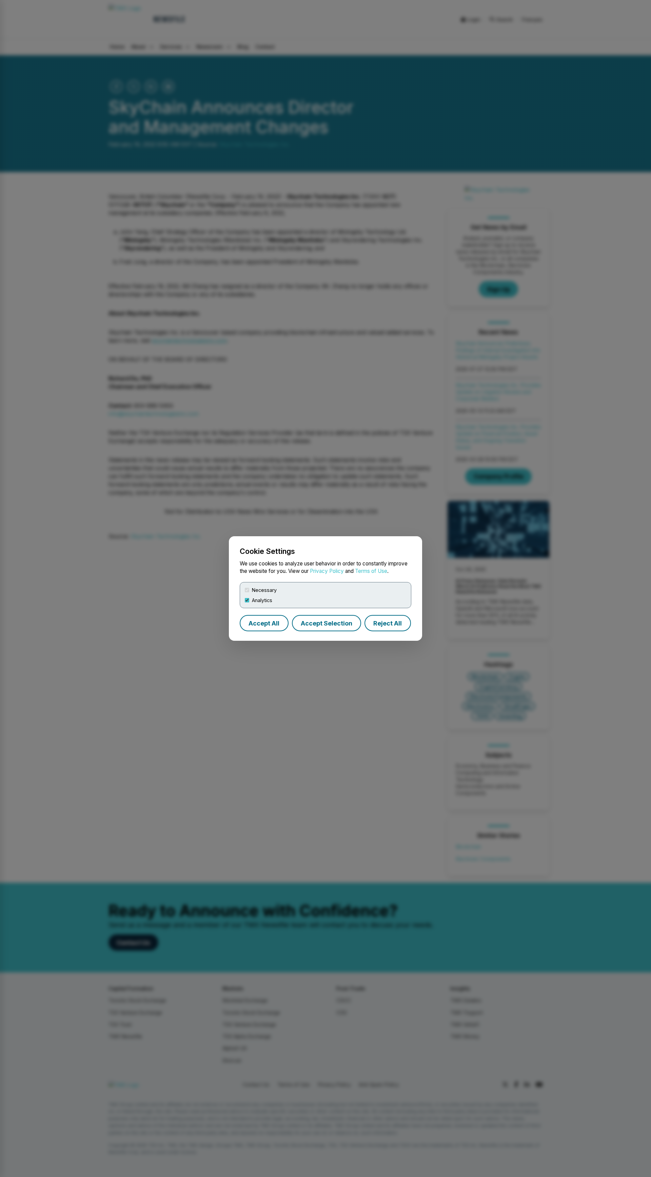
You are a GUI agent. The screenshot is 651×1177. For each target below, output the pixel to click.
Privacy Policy (327, 571)
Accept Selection (326, 623)
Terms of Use (371, 571)
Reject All (387, 623)
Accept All (264, 623)
